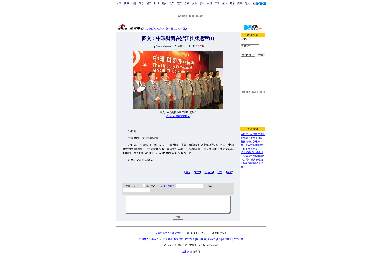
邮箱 (232, 3)
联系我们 (178, 239)
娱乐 (141, 3)
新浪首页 (151, 28)
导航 (247, 3)
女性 (194, 3)
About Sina (155, 239)
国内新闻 (175, 28)
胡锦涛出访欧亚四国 (251, 138)
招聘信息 (190, 239)
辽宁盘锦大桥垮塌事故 (253, 156)
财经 (156, 3)
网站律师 (201, 239)
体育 (134, 3)
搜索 (239, 3)
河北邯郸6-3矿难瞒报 (252, 152)
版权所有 (187, 251)
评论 (187, 172)
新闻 (126, 3)
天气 (217, 3)
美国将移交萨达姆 (250, 141)
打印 (220, 172)
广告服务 (167, 239)
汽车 (171, 3)
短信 (224, 3)
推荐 (197, 172)
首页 (118, 3)
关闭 (229, 172)
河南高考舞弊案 (249, 148)
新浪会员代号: (167, 186)
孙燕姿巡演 (257, 159)
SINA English (214, 239)
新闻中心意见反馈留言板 (168, 233)
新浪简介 (144, 239)
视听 (149, 3)
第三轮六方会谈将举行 (253, 145)
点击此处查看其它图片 (178, 116)
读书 (202, 3)
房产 (179, 3)
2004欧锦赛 (247, 163)
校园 (209, 3)
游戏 (186, 3)
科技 (164, 3)
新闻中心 (163, 28)
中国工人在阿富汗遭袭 (253, 134)
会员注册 (227, 239)
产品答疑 (238, 239)
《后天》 (245, 159)
